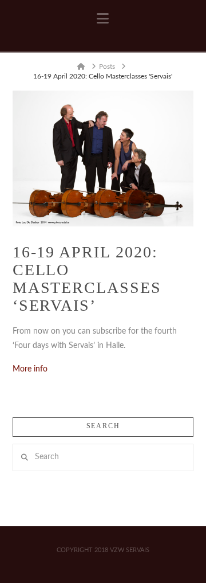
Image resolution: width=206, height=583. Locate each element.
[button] (103, 18)
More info (30, 369)
